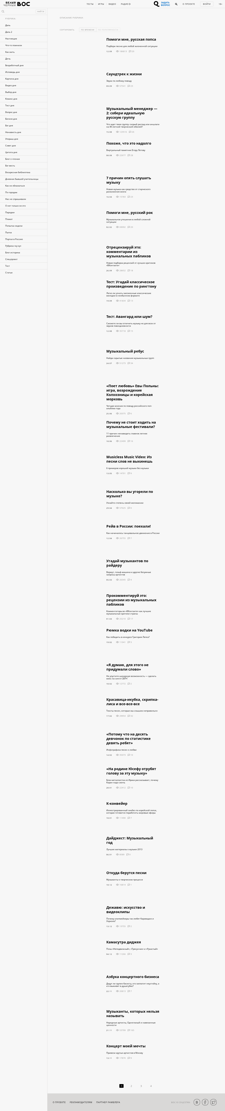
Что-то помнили (13, 45)
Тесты (90, 4)
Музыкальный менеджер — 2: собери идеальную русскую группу (131, 113)
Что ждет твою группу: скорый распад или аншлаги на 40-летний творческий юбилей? (132, 125)
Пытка (8, 232)
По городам (11, 192)
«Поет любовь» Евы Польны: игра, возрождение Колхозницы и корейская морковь (132, 392)
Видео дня (10, 85)
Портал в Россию (14, 239)
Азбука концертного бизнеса (132, 976)
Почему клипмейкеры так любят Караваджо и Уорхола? (130, 920)
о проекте (59, 1102)
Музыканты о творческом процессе (124, 879)
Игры (101, 4)
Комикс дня (11, 98)
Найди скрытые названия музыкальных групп (130, 358)
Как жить (10, 51)
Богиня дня (11, 118)
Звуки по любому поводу (119, 81)
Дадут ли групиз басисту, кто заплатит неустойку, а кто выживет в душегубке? (132, 984)
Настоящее (11, 38)
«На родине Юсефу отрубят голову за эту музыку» (131, 771)
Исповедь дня (12, 72)
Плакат (9, 219)
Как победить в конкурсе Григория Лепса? (128, 637)
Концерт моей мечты (126, 1046)
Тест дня (9, 105)
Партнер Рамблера (108, 1102)
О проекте (189, 4)
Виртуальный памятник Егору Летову (125, 150)
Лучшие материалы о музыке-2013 (124, 849)
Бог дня (9, 125)
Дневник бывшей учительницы (21, 178)
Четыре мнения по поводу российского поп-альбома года (129, 407)
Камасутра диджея (123, 942)
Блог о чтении (12, 158)
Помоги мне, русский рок (129, 212)
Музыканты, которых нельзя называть (132, 1013)
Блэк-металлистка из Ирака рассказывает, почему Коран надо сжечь (132, 781)
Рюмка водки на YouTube (129, 630)
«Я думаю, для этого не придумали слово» (127, 667)
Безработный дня (14, 65)
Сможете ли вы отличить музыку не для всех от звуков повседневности (131, 324)
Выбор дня (10, 92)
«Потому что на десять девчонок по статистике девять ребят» (128, 738)
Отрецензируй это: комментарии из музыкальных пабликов (128, 251)
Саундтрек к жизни (124, 74)
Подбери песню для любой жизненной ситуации (132, 46)
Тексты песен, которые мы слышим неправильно (132, 711)
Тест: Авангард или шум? (129, 316)
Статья (8, 272)
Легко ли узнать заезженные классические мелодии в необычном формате (128, 294)
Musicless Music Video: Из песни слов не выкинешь (129, 459)
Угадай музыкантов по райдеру (127, 563)
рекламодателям (81, 1102)
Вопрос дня (11, 112)
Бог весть (10, 165)
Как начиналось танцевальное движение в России (133, 533)
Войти (207, 4)
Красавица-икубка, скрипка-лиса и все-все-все (132, 701)
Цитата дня (11, 152)
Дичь (8, 58)
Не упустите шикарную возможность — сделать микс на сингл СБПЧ (131, 677)
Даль (7, 25)
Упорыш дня (11, 138)
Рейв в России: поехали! (128, 526)
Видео (112, 4)
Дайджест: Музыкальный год (129, 840)
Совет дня (10, 145)
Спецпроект (11, 259)
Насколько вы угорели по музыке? (129, 493)
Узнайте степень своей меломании (124, 503)
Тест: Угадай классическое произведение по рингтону (131, 284)
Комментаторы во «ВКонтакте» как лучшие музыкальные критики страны (128, 612)
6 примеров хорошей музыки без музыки (127, 468)
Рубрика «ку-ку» (13, 245)
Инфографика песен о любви (121, 750)
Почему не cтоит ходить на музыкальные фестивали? (131, 424)
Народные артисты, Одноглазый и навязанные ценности (131, 1023)
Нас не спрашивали (15, 199)
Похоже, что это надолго (128, 143)
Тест (7, 265)
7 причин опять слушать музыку (128, 180)
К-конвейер (116, 803)
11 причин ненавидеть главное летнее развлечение (126, 434)
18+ (220, 4)
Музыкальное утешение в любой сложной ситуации (128, 220)
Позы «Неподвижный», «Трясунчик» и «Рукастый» (132, 949)
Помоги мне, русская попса (131, 39)
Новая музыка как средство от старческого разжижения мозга (128, 190)
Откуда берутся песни (126, 873)
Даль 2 (8, 31)
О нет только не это (15, 205)
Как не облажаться (15, 185)
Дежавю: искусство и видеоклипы (125, 909)
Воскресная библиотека (17, 172)
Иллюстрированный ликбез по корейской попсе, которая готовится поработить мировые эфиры (131, 811)
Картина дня (11, 78)
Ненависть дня (13, 132)
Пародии (10, 212)
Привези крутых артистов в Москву (124, 1053)
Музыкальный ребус (125, 351)
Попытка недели (13, 225)
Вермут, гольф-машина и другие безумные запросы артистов (128, 573)
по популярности (108, 29)
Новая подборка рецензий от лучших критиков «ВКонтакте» (130, 264)
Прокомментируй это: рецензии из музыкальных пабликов (131, 600)
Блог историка (12, 252)
